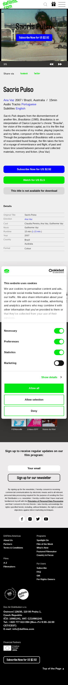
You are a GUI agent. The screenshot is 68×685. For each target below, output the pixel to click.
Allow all (34, 388)
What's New (42, 548)
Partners (7, 544)
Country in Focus (45, 555)
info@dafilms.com (23, 629)
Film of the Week (45, 544)
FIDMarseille (17, 429)
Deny (34, 410)
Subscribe (42, 568)
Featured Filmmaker (47, 551)
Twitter (37, 74)
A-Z (5, 563)
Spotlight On (43, 540)
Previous (51, 64)
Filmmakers (9, 566)
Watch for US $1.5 (34, 179)
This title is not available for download (34, 190)
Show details (49, 377)
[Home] (10, 4)
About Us (8, 540)
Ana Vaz (8, 100)
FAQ (39, 572)
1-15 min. (36, 231)
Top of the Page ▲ (54, 668)
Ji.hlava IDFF (32, 429)
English (20, 108)
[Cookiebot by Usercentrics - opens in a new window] (49, 271)
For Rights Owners (46, 579)
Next (60, 64)
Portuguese (28, 104)
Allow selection (34, 399)
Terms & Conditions (13, 548)
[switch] (59, 341)
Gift (38, 576)
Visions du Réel (48, 429)
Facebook (24, 74)
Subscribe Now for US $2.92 (34, 37)
